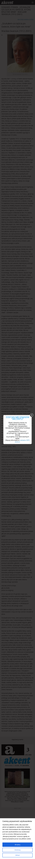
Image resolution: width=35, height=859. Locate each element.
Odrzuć (17, 855)
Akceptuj (17, 845)
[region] (17, 838)
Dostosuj (17, 850)
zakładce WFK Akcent (22, 441)
